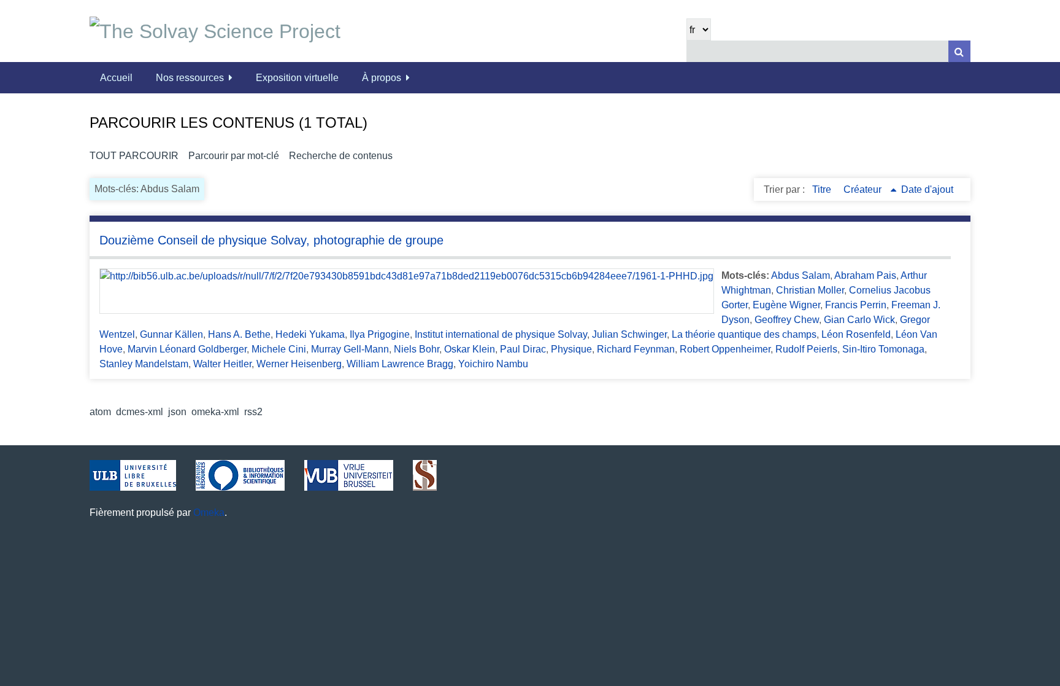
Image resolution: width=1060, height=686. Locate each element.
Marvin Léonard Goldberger (187, 349)
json (177, 412)
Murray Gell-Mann (350, 349)
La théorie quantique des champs (744, 334)
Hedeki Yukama (310, 334)
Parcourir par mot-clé (233, 155)
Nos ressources (190, 77)
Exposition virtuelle (297, 77)
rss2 (253, 412)
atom (100, 412)
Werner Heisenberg (299, 364)
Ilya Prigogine (380, 334)
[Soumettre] (959, 51)
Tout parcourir (134, 155)
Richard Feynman (636, 349)
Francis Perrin (855, 305)
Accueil (116, 77)
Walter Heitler (222, 364)
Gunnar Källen (171, 334)
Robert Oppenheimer (725, 349)
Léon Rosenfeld (856, 334)
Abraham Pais (865, 275)
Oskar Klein (469, 349)
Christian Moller (810, 290)
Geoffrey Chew (787, 319)
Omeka (209, 512)
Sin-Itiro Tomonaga (883, 349)
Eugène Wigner (786, 305)
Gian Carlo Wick (859, 319)
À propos (381, 77)
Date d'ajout (927, 189)
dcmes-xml (139, 412)
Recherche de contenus (341, 155)
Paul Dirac (523, 349)
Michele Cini (279, 349)
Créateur (863, 189)
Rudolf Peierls (806, 349)
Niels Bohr (416, 349)
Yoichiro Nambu (493, 364)
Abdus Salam (800, 275)
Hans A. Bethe (239, 334)
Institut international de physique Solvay (501, 334)
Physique (571, 349)
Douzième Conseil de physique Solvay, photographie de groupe (271, 240)
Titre (823, 189)
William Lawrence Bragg (400, 364)
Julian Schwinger (629, 334)
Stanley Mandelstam (143, 364)
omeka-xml (215, 412)
